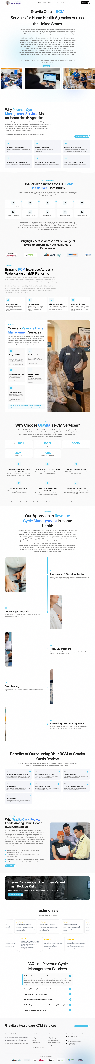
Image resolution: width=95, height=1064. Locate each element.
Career (57, 2)
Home (39, 2)
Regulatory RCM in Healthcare (54, 1037)
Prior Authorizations (36, 1042)
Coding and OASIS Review (38, 1037)
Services (50, 2)
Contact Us (84, 2)
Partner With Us (9, 866)
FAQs (49, 1044)
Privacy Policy (51, 1045)
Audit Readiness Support (53, 1038)
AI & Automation (35, 1045)
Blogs (62, 2)
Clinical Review (35, 1038)
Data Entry (34, 1040)
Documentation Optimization (54, 1042)
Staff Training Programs (53, 1040)
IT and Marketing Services (38, 1047)
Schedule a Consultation (81, 136)
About (44, 2)
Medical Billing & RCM (36, 1044)
